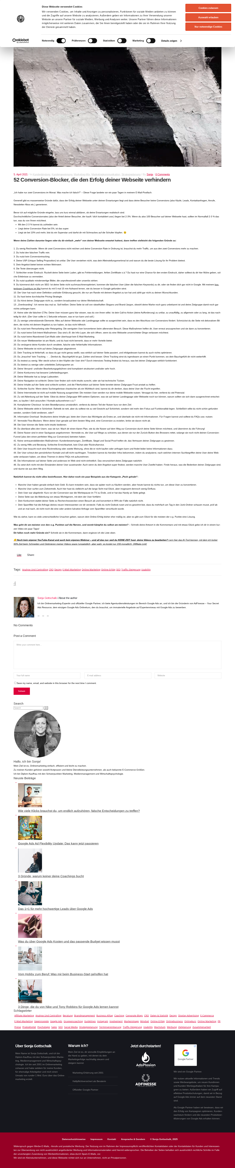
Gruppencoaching (73, 1021)
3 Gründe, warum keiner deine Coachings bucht (51, 876)
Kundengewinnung (62, 174)
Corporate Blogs (134, 1015)
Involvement (116, 1021)
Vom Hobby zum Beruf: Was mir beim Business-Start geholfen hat (63, 974)
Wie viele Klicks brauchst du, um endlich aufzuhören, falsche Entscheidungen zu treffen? (79, 811)
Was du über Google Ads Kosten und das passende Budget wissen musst (69, 941)
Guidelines (90, 1021)
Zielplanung (184, 1027)
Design (58, 569)
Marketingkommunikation (105, 174)
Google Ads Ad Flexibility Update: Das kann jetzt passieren (58, 843)
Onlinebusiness (174, 1021)
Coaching (119, 1015)
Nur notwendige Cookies (208, 26)
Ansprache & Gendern (133, 1139)
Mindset (144, 1021)
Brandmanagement (84, 1015)
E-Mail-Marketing (72, 569)
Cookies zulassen (208, 8)
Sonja (150, 174)
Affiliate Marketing (24, 1015)
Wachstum (159, 1027)
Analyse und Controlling (35, 569)
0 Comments (162, 174)
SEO (118, 569)
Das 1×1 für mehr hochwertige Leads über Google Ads (55, 909)
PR (219, 1021)
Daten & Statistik (159, 1015)
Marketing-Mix (82, 174)
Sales (54, 1027)
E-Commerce (207, 1015)
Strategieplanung (131, 174)
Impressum (96, 1139)
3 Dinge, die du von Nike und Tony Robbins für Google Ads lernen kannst (68, 1007)
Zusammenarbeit (201, 1027)
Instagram (102, 1021)
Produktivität (29, 1027)
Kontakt (111, 1139)
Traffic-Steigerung (131, 569)
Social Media (71, 1027)
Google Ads (56, 1021)
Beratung (68, 1015)
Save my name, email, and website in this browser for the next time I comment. (57, 683)
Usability (146, 569)
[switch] (92, 40)
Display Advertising (188, 1015)
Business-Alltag (104, 1015)
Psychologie (43, 1027)
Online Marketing (91, 569)
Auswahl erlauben (208, 17)
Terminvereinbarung (110, 1027)
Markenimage (131, 1021)
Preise (17, 1027)
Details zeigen (169, 40)
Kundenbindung (41, 174)
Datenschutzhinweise (74, 1139)
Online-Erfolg (108, 569)
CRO (51, 569)
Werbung (172, 1027)
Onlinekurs (190, 1021)
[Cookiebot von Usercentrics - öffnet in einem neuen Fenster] (21, 40)
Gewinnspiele (41, 1021)
